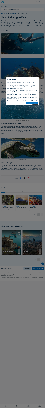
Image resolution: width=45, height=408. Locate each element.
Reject (28, 103)
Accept (35, 103)
